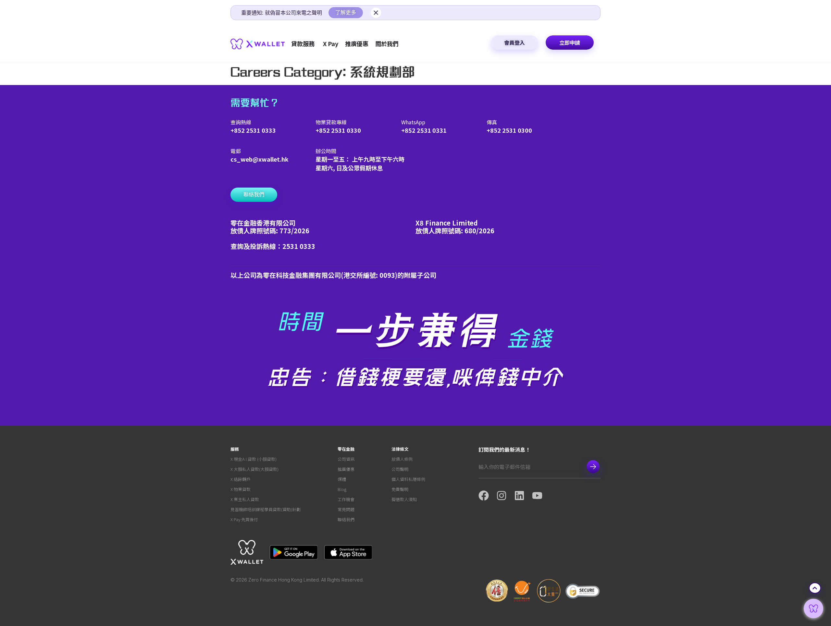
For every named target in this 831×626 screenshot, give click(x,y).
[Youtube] (541, 495)
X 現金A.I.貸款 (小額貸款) (253, 459)
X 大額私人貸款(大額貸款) (254, 469)
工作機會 (346, 499)
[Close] (375, 12)
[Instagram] (505, 495)
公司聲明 (399, 469)
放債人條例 (402, 459)
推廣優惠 (346, 469)
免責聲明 (399, 489)
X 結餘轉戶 (240, 479)
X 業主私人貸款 (244, 499)
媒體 (342, 479)
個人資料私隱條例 (408, 479)
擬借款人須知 (404, 499)
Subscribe (593, 466)
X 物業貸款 (240, 489)
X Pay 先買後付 (244, 519)
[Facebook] (487, 495)
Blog (342, 489)
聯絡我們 (346, 519)
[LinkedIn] (523, 495)
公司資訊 (346, 459)
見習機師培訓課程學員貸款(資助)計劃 (265, 509)
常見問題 (346, 509)
